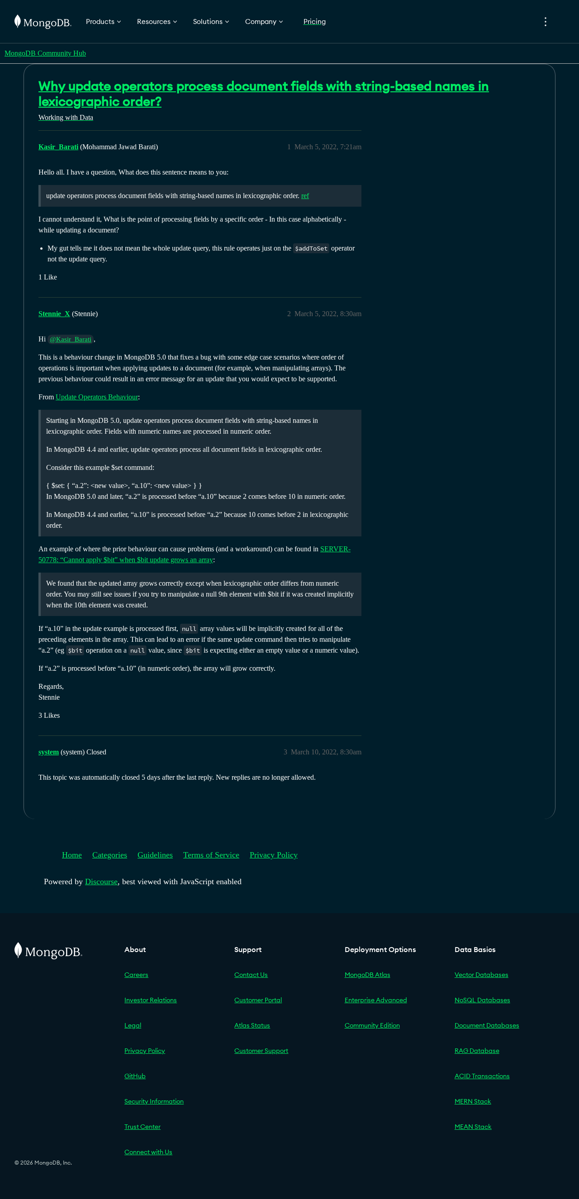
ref (305, 195)
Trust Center (142, 1127)
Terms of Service (211, 854)
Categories (109, 854)
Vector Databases (481, 975)
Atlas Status (252, 1025)
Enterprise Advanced (376, 1000)
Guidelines (155, 854)
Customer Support (261, 1051)
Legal (132, 1025)
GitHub (135, 1076)
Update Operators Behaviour (97, 397)
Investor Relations (150, 1000)
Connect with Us (148, 1152)
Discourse (101, 881)
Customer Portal (258, 1000)
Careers (136, 975)
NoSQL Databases (482, 1000)
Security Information (154, 1101)
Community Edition (372, 1025)
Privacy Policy (274, 854)
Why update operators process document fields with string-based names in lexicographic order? (263, 93)
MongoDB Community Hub (45, 53)
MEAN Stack (473, 1127)
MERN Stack (473, 1101)
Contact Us (251, 975)
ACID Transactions (482, 1076)
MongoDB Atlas (367, 975)
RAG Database (477, 1051)
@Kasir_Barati (70, 339)
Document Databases (487, 1025)
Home (72, 854)
